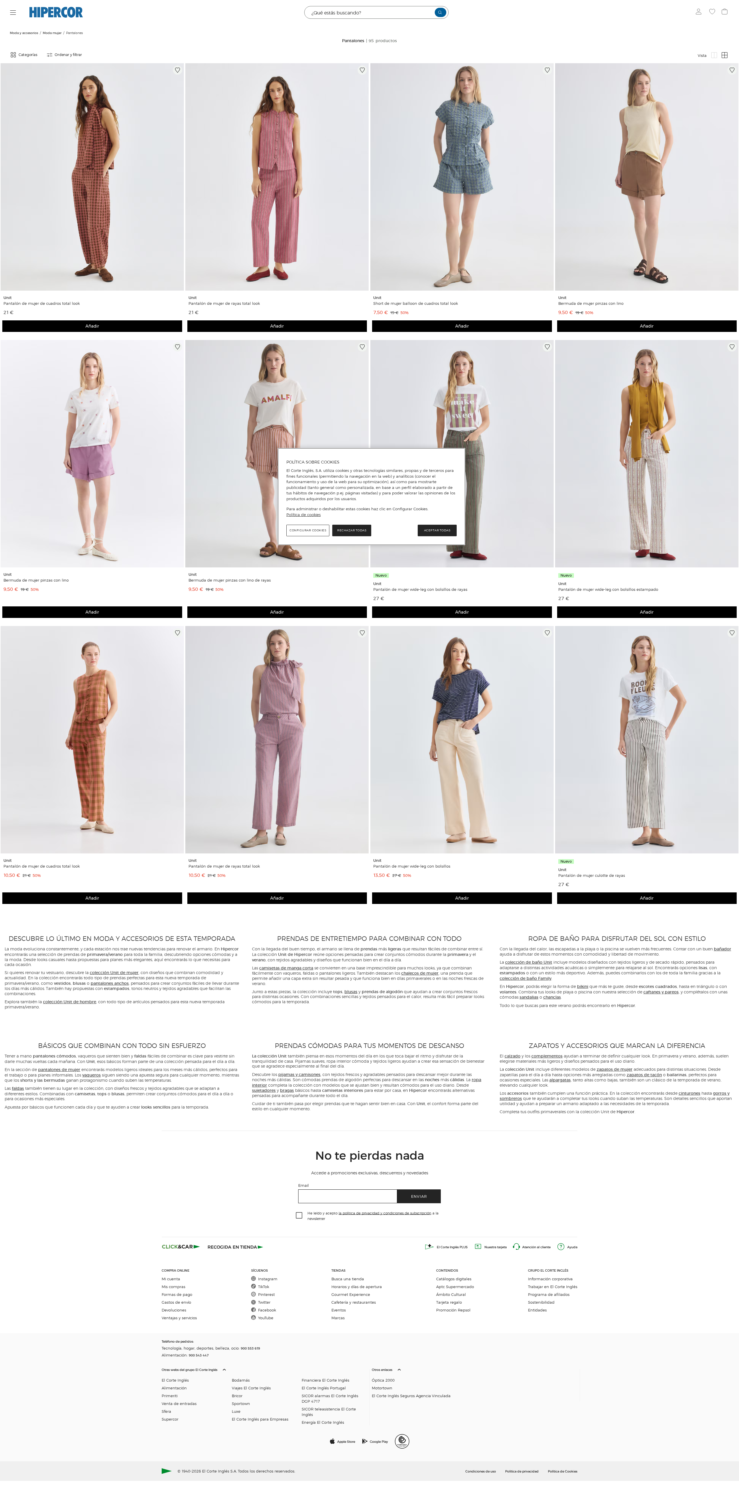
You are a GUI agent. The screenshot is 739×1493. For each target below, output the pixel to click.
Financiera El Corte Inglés (325, 1380)
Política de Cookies (562, 1471)
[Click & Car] (181, 1246)
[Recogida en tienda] (235, 1246)
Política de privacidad (522, 1471)
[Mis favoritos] (712, 12)
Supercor (170, 1419)
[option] (92, 177)
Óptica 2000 (383, 1380)
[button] (264, 1394)
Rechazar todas (351, 530)
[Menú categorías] (13, 13)
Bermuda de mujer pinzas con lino (591, 303)
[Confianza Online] (402, 1441)
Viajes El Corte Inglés (251, 1388)
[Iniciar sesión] (700, 12)
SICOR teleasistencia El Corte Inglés (329, 1411)
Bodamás (241, 1380)
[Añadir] (177, 70)
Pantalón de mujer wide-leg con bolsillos (411, 866)
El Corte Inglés (175, 1380)
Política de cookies (303, 514)
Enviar (419, 1196)
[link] (92, 177)
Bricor (237, 1395)
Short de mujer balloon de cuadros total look (415, 303)
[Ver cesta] (725, 12)
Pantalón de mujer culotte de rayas (591, 875)
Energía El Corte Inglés (323, 1422)
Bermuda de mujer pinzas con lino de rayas (230, 580)
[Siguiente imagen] (178, 177)
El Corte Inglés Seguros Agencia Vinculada (411, 1395)
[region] (371, 496)
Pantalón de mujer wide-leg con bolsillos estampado (608, 589)
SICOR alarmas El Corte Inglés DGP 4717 (330, 1398)
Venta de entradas (179, 1403)
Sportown (241, 1403)
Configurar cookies (308, 530)
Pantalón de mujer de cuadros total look (41, 303)
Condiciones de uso (480, 1471)
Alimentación (174, 1388)
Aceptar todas (437, 530)
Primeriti (170, 1395)
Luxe (236, 1411)
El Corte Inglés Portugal (324, 1388)
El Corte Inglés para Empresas (260, 1419)
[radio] (714, 55)
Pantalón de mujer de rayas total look (224, 303)
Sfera (166, 1411)
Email (303, 1185)
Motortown (382, 1388)
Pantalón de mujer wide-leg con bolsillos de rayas (420, 589)
